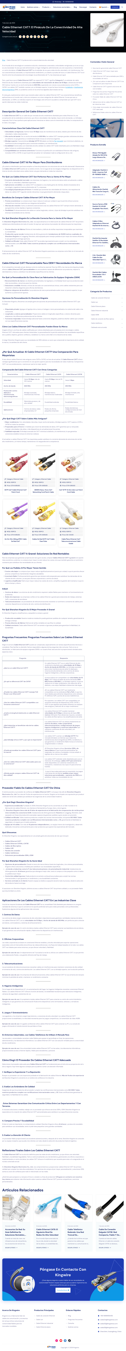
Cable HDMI (95, 315)
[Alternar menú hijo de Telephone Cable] (122, 323)
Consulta (115, 7)
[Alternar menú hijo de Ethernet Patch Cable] (122, 298)
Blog (75, 7)
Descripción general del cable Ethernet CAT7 (107, 68)
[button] (107, 128)
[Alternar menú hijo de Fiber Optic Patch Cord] (122, 319)
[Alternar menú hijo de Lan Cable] (122, 302)
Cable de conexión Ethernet (100, 298)
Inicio (23, 7)
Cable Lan (94, 302)
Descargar (83, 7)
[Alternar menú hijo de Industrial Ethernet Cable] (122, 311)
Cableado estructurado (99, 327)
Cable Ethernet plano (98, 306)
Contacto (92, 7)
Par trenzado (58, 141)
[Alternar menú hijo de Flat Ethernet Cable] (122, 306)
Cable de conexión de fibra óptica (102, 319)
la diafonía (69, 87)
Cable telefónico (96, 323)
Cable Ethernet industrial (99, 311)
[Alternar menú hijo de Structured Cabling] (122, 327)
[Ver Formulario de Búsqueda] (122, 7)
